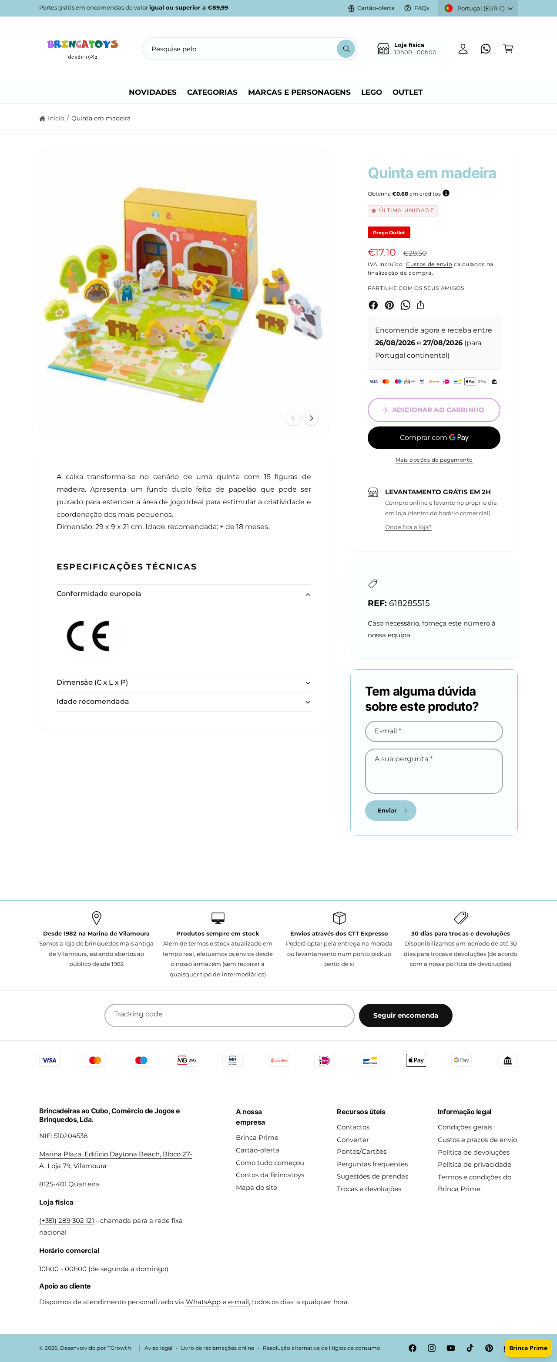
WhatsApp (203, 1302)
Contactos (353, 1127)
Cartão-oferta (376, 7)
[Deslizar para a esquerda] (293, 418)
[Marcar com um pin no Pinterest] (389, 305)
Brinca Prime (257, 1137)
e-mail (238, 1302)
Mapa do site (256, 1187)
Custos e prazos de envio (477, 1140)
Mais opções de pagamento (434, 459)
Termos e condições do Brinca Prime (474, 1183)
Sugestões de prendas (372, 1176)
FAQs (421, 7)
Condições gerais (465, 1127)
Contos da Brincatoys (270, 1175)
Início (56, 118)
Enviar (387, 810)
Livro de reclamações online (217, 1348)
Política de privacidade (474, 1164)
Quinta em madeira (101, 118)
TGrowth (119, 1348)
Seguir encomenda (405, 1015)
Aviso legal (158, 1348)
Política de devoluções (474, 1152)
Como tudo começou (270, 1163)
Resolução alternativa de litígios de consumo (321, 1348)
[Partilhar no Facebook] (373, 305)
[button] (508, 48)
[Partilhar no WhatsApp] (405, 305)
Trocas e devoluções (369, 1189)
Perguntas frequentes (372, 1164)
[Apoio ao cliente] (485, 48)
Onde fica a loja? (408, 526)
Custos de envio (429, 264)
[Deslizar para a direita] (311, 418)
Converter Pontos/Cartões (361, 1146)
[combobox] (250, 48)
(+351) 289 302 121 (66, 1220)
